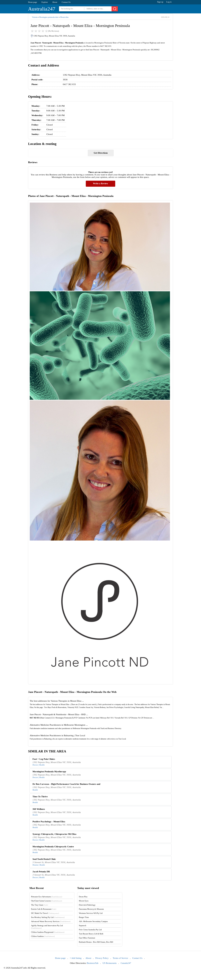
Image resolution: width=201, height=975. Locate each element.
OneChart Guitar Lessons (46, 901)
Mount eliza (64, 17)
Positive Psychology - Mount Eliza (49, 821)
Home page (32, 2)
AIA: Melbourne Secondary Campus (93, 921)
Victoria (34, 17)
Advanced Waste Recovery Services (50, 921)
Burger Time (84, 917)
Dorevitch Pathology (87, 905)
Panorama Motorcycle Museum (91, 909)
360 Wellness (39, 809)
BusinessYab (92, 963)
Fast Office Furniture (87, 938)
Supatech (82, 925)
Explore (44, 2)
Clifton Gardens (43, 936)
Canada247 (126, 963)
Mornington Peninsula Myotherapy (49, 771)
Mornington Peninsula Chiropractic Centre (53, 846)
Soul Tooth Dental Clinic (44, 859)
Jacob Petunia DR (41, 871)
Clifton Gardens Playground (47, 932)
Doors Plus (83, 897)
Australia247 (41, 9)
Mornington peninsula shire (48, 17)
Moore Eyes (83, 901)
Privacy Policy (102, 958)
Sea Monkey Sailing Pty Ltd (48, 917)
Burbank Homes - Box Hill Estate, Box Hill (96, 942)
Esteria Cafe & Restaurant (43, 909)
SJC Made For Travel (45, 913)
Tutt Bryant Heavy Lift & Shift (91, 934)
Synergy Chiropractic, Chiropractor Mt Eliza (54, 834)
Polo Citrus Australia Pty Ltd (90, 930)
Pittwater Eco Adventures (46, 897)
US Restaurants (110, 963)
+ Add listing (76, 958)
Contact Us (66, 2)
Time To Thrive (40, 796)
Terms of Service (120, 958)
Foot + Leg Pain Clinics (44, 759)
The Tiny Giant (39, 905)
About (54, 2)
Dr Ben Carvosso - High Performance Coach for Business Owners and (66, 784)
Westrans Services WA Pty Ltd (91, 913)
